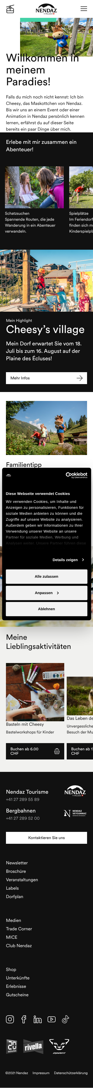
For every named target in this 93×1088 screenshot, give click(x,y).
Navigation (84, 9)
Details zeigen (65, 560)
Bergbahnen (21, 810)
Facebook (24, 1019)
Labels (12, 888)
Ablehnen (46, 609)
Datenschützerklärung (71, 1073)
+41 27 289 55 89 (22, 799)
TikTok (65, 1019)
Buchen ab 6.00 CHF (24, 751)
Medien (13, 920)
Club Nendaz (19, 945)
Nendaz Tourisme (75, 790)
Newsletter (17, 863)
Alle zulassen (46, 576)
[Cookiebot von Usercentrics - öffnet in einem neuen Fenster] (66, 476)
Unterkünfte (18, 978)
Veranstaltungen (22, 879)
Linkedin (38, 1019)
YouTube (52, 1019)
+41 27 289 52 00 (23, 818)
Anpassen (44, 593)
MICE (11, 937)
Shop (11, 969)
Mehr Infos (20, 378)
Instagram (10, 1019)
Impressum (41, 1073)
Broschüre (16, 871)
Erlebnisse (16, 986)
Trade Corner (19, 929)
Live (10, 9)
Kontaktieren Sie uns (46, 837)
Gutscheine (17, 994)
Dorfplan (14, 896)
